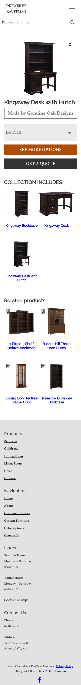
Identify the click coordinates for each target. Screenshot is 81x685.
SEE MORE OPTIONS (40, 149)
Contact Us (11, 534)
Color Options (14, 527)
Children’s (11, 448)
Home (8, 497)
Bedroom (10, 440)
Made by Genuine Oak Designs (40, 113)
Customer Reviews (17, 512)
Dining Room (13, 455)
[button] (70, 44)
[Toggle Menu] (72, 8)
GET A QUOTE (40, 163)
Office (8, 470)
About (8, 505)
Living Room (13, 463)
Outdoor (10, 477)
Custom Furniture (16, 520)
